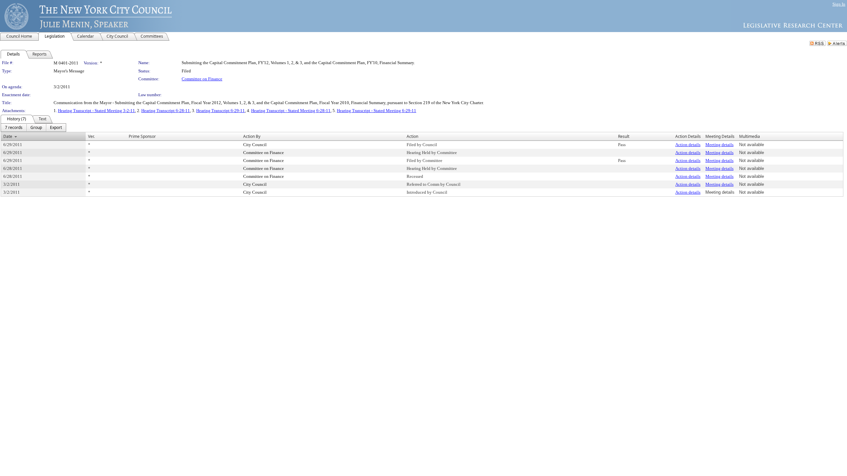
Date (7, 136)
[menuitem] (13, 128)
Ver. (91, 136)
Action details (687, 144)
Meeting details (719, 144)
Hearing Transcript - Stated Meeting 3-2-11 (96, 110)
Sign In (838, 4)
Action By (251, 136)
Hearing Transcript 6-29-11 (220, 110)
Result (623, 136)
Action (412, 136)
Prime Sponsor (142, 136)
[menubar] (33, 127)
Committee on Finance (202, 78)
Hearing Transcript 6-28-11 (165, 110)
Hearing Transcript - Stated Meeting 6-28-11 (291, 110)
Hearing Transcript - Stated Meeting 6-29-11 (376, 110)
